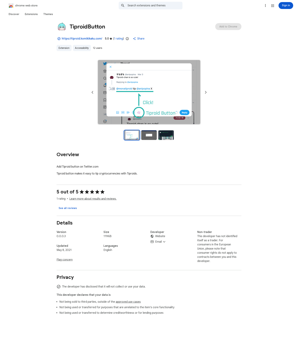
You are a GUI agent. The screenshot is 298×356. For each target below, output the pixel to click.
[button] (272, 5)
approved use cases (128, 302)
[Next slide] (205, 92)
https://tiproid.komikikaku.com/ (82, 38)
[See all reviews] (68, 208)
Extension (64, 48)
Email (158, 241)
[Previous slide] (92, 92)
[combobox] (155, 5)
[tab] (14, 14)
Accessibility (82, 48)
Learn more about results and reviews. (93, 199)
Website (160, 236)
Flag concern (65, 259)
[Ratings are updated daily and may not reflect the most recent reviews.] (127, 38)
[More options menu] (265, 5)
